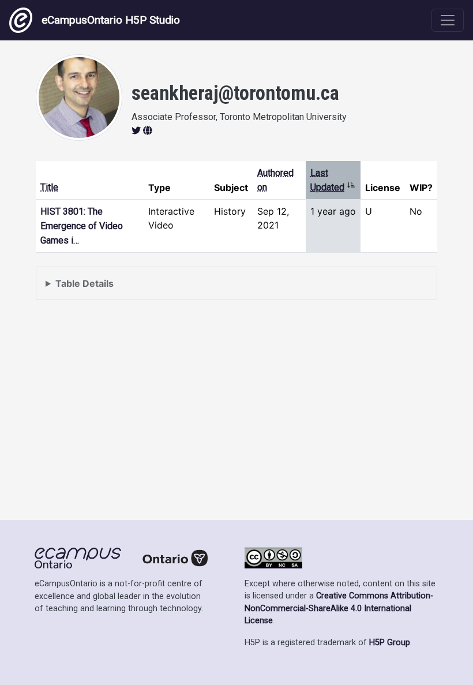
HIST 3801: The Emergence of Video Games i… (81, 226)
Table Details (84, 283)
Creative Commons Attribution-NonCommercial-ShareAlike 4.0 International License (339, 608)
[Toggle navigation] (447, 20)
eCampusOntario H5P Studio (111, 20)
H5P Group (389, 642)
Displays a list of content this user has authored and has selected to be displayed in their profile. (235, 289)
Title (49, 187)
